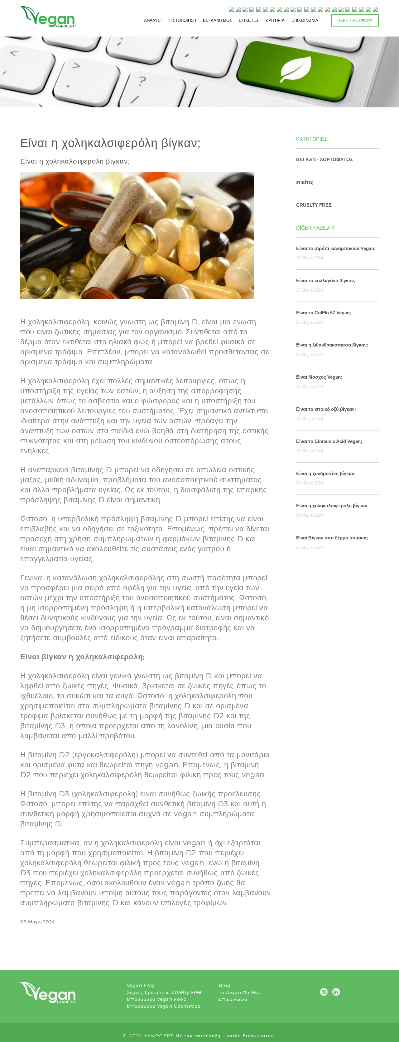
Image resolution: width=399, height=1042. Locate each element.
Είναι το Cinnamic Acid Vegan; (329, 441)
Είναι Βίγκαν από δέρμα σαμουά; (332, 537)
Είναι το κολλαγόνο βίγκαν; (325, 280)
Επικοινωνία (233, 999)
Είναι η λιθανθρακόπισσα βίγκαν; (332, 344)
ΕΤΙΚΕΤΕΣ (249, 20)
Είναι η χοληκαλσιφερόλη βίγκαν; (332, 505)
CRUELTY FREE (314, 205)
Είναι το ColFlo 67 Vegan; (323, 312)
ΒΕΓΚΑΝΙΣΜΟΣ (217, 20)
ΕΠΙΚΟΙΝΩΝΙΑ (304, 20)
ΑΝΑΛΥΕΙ (153, 20)
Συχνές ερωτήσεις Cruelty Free (164, 992)
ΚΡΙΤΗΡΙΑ (275, 20)
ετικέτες (304, 182)
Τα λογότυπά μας (240, 992)
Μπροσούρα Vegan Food (157, 999)
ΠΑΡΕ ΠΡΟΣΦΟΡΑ (355, 20)
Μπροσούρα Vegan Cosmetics (163, 1006)
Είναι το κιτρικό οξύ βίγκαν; (326, 409)
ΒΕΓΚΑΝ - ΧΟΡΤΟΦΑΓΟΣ (324, 159)
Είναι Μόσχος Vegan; (319, 377)
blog (225, 985)
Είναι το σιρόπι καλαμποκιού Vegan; (336, 248)
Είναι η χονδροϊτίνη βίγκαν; (326, 473)
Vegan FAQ (141, 985)
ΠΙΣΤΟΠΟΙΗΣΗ (182, 20)
